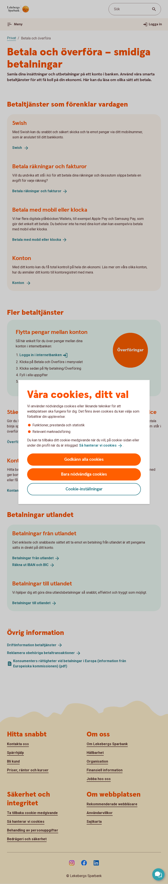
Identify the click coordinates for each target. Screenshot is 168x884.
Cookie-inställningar (84, 489)
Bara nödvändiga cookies (84, 474)
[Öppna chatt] (158, 874)
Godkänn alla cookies (84, 459)
